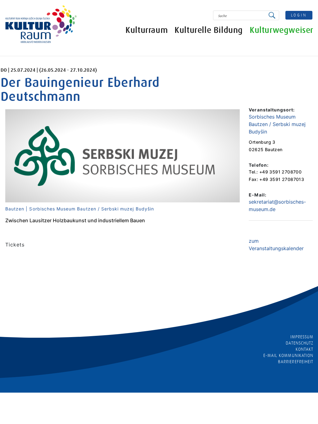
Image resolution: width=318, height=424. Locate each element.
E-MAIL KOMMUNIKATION (288, 355)
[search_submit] (273, 15)
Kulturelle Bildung (209, 30)
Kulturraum (146, 30)
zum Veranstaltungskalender (276, 244)
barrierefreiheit (295, 361)
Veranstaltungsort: (272, 109)
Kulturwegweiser (281, 30)
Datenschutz (299, 343)
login (299, 15)
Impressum (301, 336)
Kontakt (304, 349)
